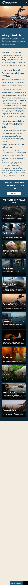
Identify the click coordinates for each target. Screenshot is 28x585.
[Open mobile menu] (26, 3)
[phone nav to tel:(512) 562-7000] (25, 583)
